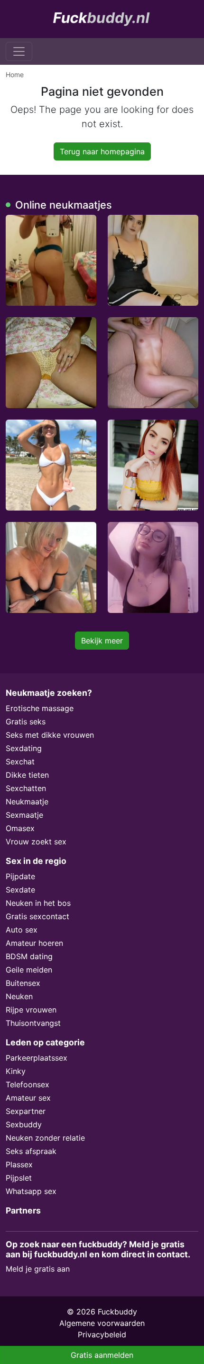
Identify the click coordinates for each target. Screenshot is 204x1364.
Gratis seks (26, 721)
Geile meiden (29, 969)
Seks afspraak (31, 1151)
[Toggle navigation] (19, 51)
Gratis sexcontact (37, 916)
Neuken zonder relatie (45, 1138)
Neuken (19, 996)
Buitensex (23, 983)
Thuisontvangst (33, 1023)
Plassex (19, 1164)
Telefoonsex (27, 1084)
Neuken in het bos (38, 903)
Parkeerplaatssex (36, 1058)
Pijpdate (20, 876)
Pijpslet (19, 1178)
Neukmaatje (27, 801)
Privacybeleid (102, 1334)
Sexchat (20, 761)
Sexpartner (26, 1111)
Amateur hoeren (34, 943)
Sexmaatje (24, 815)
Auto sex (21, 929)
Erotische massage (40, 708)
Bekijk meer (102, 640)
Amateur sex (28, 1098)
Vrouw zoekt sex (36, 841)
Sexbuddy (24, 1124)
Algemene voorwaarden (102, 1323)
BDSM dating (29, 956)
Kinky (16, 1071)
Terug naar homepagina (102, 151)
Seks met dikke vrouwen (50, 735)
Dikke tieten (27, 775)
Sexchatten (26, 788)
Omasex (20, 828)
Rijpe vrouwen (31, 1009)
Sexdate (20, 889)
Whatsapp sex (31, 1191)
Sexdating (24, 748)
